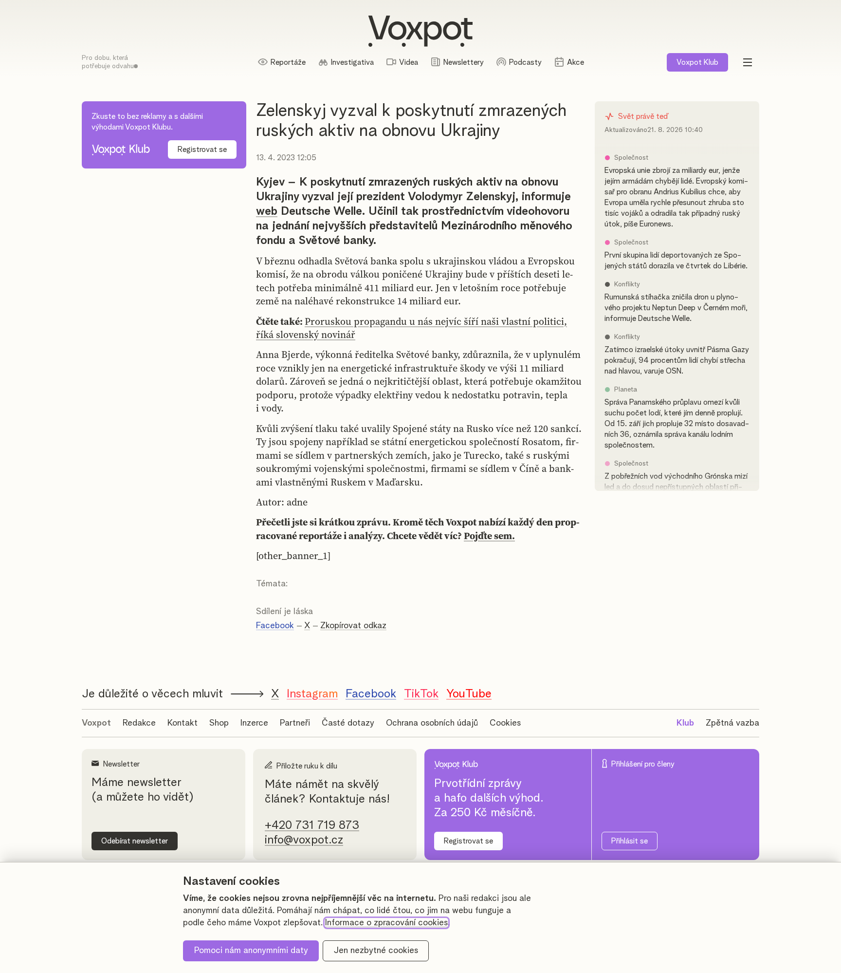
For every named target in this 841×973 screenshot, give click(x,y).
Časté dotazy (348, 723)
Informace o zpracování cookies (386, 922)
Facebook (275, 625)
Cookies (505, 723)
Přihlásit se (629, 841)
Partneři (295, 723)
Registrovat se (202, 149)
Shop (219, 723)
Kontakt (182, 723)
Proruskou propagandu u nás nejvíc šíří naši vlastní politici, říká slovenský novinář (411, 328)
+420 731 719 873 (312, 825)
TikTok (421, 694)
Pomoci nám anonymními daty (251, 950)
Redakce (139, 723)
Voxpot (96, 723)
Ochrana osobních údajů (432, 723)
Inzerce (254, 723)
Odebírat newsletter (134, 841)
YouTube (469, 694)
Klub (697, 62)
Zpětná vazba (732, 723)
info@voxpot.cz (304, 840)
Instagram (312, 694)
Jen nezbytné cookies (376, 950)
